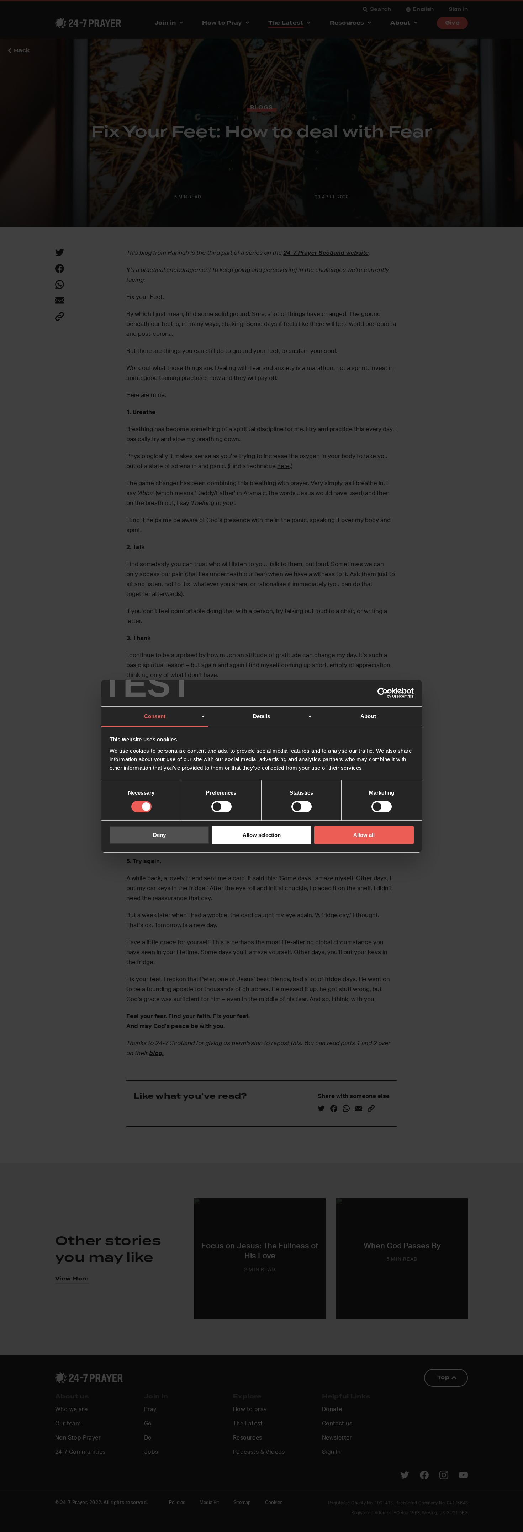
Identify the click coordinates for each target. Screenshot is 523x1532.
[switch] (221, 806)
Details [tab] (261, 716)
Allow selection (262, 835)
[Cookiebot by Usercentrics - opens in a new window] (383, 693)
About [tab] (368, 716)
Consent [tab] (154, 716)
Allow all (364, 835)
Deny (159, 835)
